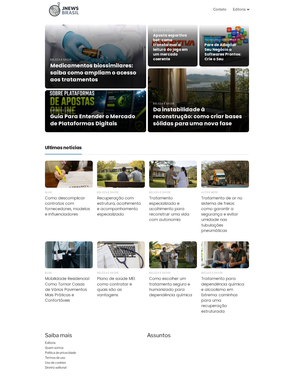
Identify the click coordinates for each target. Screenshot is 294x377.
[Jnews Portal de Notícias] (66, 9)
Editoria (239, 9)
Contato (219, 9)
